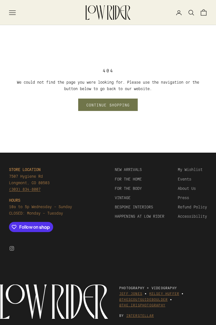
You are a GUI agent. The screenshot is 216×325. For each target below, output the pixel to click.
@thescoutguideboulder (143, 299)
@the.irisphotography (142, 305)
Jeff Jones (130, 293)
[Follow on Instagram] (12, 248)
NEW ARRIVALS (128, 169)
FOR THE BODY (128, 188)
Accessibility (192, 216)
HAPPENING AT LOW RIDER (139, 216)
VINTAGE (122, 197)
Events (184, 178)
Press (183, 197)
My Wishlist (190, 169)
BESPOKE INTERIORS (134, 206)
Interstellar (140, 315)
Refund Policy (192, 206)
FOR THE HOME (128, 178)
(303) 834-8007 (24, 189)
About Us (187, 188)
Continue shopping (108, 105)
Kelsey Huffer (164, 293)
